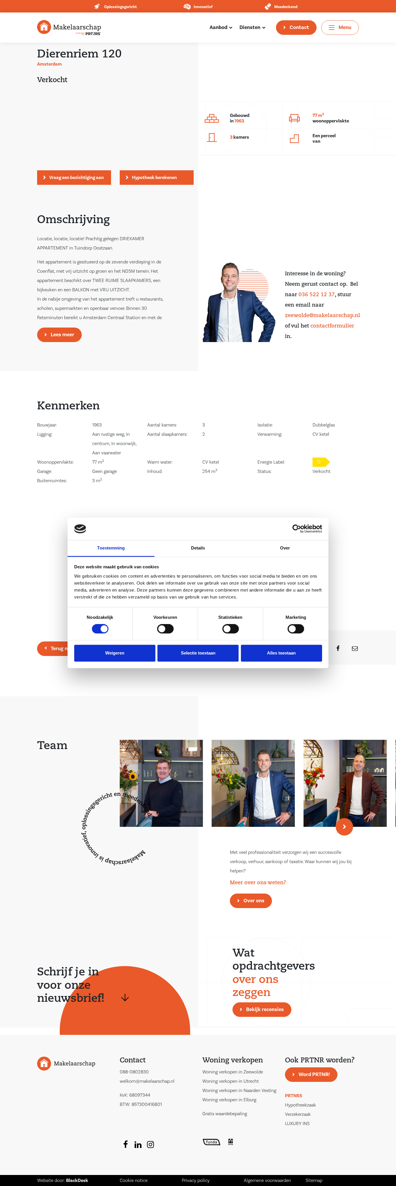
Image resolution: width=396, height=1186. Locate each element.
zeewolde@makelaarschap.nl (322, 316)
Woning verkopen (232, 1060)
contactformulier (332, 326)
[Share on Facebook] (334, 648)
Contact (299, 27)
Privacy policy (196, 1180)
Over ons (254, 900)
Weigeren (114, 652)
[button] (344, 827)
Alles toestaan (281, 652)
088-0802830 (134, 1072)
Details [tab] (198, 547)
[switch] (165, 629)
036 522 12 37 (317, 295)
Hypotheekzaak (300, 1105)
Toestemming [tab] (111, 547)
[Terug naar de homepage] (69, 27)
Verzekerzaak (298, 1114)
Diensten (249, 27)
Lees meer (62, 334)
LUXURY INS (297, 1124)
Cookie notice (134, 1180)
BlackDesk (77, 1180)
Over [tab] (285, 547)
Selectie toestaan (198, 652)
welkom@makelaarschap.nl (147, 1081)
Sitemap (314, 1180)
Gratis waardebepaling (224, 1114)
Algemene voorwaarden (267, 1180)
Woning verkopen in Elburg (229, 1100)
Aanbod (218, 27)
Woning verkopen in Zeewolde (232, 1072)
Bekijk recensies (265, 1009)
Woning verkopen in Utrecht (230, 1081)
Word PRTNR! (314, 1074)
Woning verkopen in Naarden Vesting (239, 1090)
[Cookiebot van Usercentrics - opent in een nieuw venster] (296, 529)
